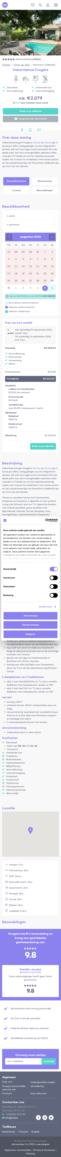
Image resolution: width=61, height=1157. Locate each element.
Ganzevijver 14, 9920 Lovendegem (30, 1144)
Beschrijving (44, 181)
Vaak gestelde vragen (42, 1082)
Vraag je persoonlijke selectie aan (13, 1088)
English (35, 1131)
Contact (7, 1093)
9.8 (30, 991)
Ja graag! (48, 1061)
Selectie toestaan (30, 625)
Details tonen (45, 606)
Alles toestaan (31, 615)
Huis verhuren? (38, 1093)
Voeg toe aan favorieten (33, 118)
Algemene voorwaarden (18, 1150)
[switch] (54, 578)
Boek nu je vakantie (31, 111)
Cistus (48, 142)
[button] (40, 5)
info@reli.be (11, 1118)
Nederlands (8, 1131)
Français (23, 1131)
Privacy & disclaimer (44, 1150)
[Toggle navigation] (56, 5)
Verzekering (37, 1086)
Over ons (7, 1082)
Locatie (16, 190)
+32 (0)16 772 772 (15, 1114)
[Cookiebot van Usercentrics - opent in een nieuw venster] (45, 520)
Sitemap (30, 1153)
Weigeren (30, 634)
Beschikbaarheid (16, 181)
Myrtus (37, 142)
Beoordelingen (45, 190)
